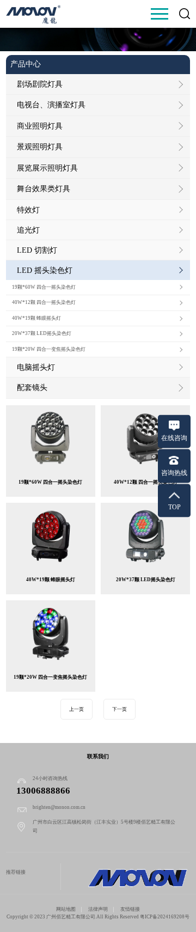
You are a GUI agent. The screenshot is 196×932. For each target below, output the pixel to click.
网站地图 (66, 909)
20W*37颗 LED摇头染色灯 (41, 333)
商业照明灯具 (40, 125)
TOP (174, 507)
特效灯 (28, 209)
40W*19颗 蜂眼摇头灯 (36, 318)
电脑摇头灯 (36, 367)
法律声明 (98, 909)
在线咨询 (174, 438)
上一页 (76, 709)
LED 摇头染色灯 (44, 270)
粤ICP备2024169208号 (164, 916)
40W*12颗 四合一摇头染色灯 (44, 302)
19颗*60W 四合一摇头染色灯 (44, 287)
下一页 (119, 709)
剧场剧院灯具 (40, 84)
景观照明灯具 (40, 146)
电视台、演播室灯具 (51, 104)
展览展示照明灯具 (47, 167)
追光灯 (28, 230)
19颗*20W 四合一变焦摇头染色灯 (48, 349)
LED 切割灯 (37, 250)
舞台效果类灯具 (43, 188)
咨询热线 (174, 472)
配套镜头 (32, 387)
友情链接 (130, 909)
